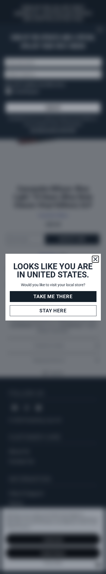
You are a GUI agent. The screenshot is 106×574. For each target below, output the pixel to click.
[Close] (95, 259)
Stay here (52, 310)
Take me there (52, 296)
